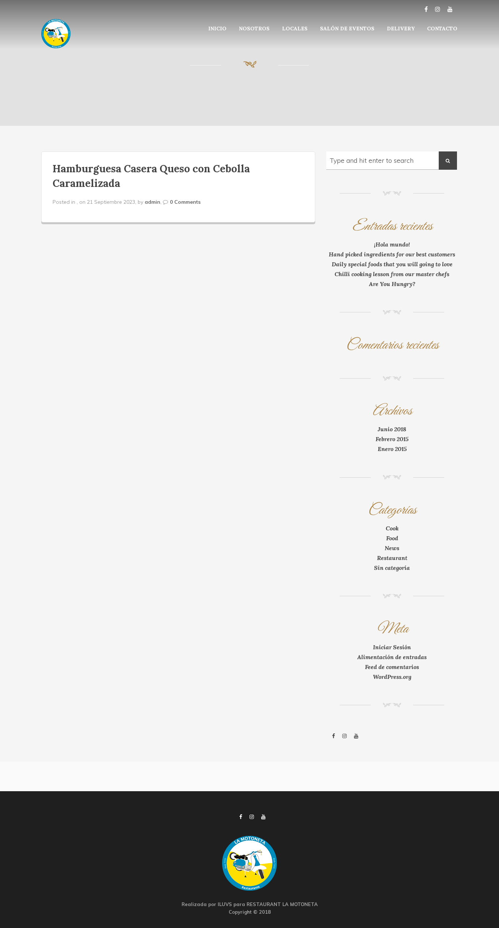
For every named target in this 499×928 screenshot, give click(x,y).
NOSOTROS (254, 28)
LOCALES (295, 28)
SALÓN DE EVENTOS (347, 28)
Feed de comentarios (392, 666)
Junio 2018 (392, 429)
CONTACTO (442, 28)
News (392, 548)
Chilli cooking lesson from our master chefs (392, 274)
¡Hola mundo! (392, 244)
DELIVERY (401, 28)
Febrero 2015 (392, 439)
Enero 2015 (392, 448)
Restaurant (392, 557)
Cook (392, 528)
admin (152, 202)
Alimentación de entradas (392, 657)
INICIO (217, 28)
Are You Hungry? (392, 284)
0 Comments (185, 202)
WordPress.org (392, 676)
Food (392, 538)
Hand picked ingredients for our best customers (392, 254)
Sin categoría (392, 567)
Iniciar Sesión (392, 647)
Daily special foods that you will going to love (392, 264)
